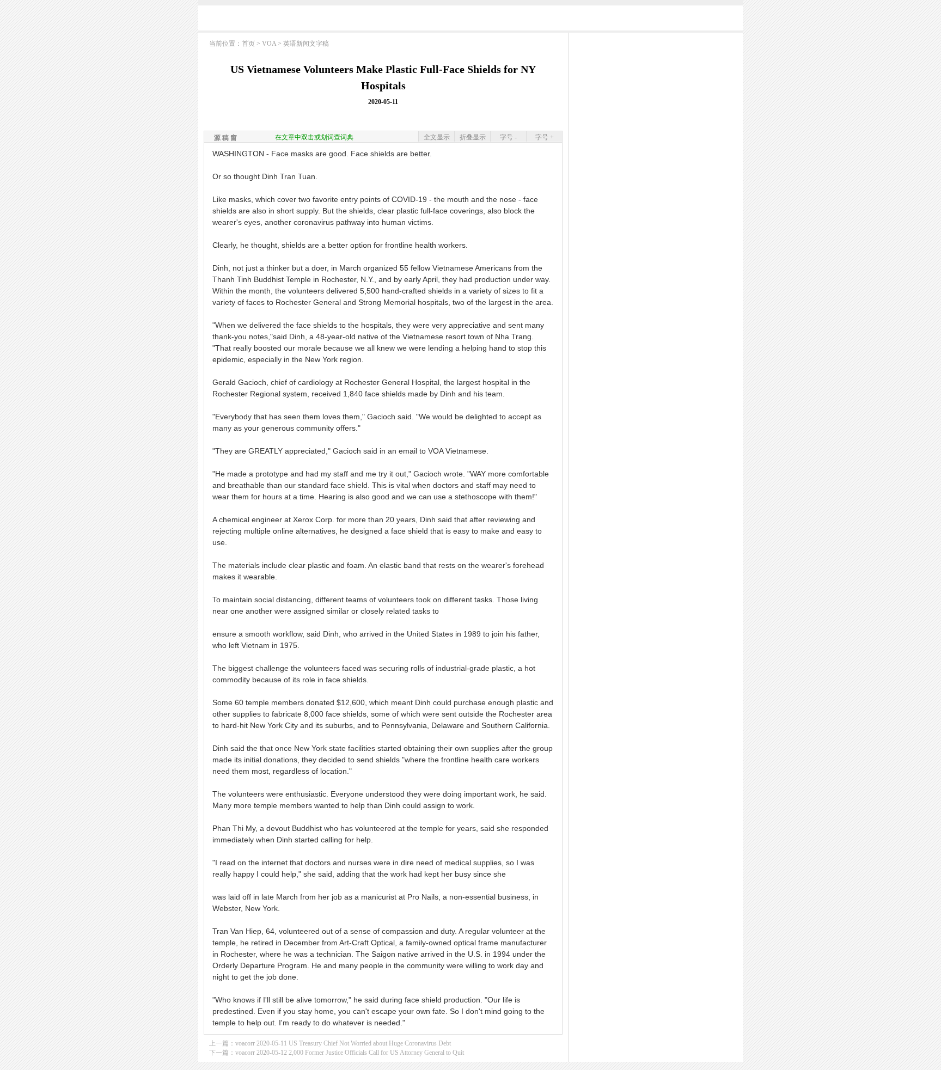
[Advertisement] (470, 20)
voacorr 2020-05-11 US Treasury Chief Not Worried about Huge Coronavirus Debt (343, 1043)
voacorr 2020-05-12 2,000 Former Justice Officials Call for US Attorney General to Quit (349, 1052)
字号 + (544, 137)
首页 (248, 43)
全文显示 (436, 137)
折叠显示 (472, 137)
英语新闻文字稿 (306, 43)
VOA (269, 43)
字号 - (508, 137)
